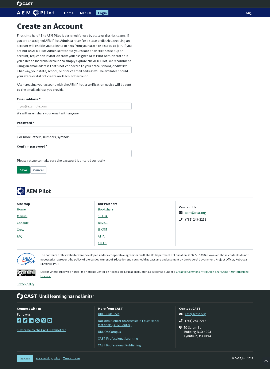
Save (23, 170)
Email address (28, 99)
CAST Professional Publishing (119, 345)
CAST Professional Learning (118, 338)
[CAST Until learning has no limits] (55, 296)
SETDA (103, 216)
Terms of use (71, 358)
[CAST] (25, 3)
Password (24, 123)
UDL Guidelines (108, 314)
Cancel (38, 170)
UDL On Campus (109, 332)
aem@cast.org (195, 212)
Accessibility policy (48, 358)
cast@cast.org (195, 314)
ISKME (102, 229)
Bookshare (105, 209)
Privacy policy (25, 284)
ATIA (101, 236)
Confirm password (31, 146)
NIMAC (103, 223)
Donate (25, 359)
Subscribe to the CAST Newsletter (41, 330)
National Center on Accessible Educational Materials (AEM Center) (128, 323)
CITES (102, 243)
